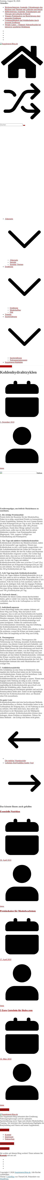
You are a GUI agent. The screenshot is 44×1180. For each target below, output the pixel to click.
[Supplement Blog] (9, 1114)
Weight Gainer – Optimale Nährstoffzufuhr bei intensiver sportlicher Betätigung (23, 26)
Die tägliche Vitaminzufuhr (15, 761)
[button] (24, 258)
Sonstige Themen (16, 264)
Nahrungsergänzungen (18, 360)
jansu (2, 468)
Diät (11, 312)
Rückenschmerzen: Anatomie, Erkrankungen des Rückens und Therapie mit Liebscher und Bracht (24, 8)
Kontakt (8, 1135)
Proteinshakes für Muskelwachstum (18, 911)
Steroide (13, 262)
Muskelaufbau (15, 310)
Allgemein (9, 219)
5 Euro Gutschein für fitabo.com (16, 1010)
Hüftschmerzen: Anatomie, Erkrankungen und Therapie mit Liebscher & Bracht (22, 13)
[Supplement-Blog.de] (22, 78)
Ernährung (9, 267)
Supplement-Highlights (14, 362)
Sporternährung (11, 317)
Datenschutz (9, 1139)
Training (8, 314)
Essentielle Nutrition (10, 811)
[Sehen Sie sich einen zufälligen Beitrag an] (22, 122)
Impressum (9, 1137)
